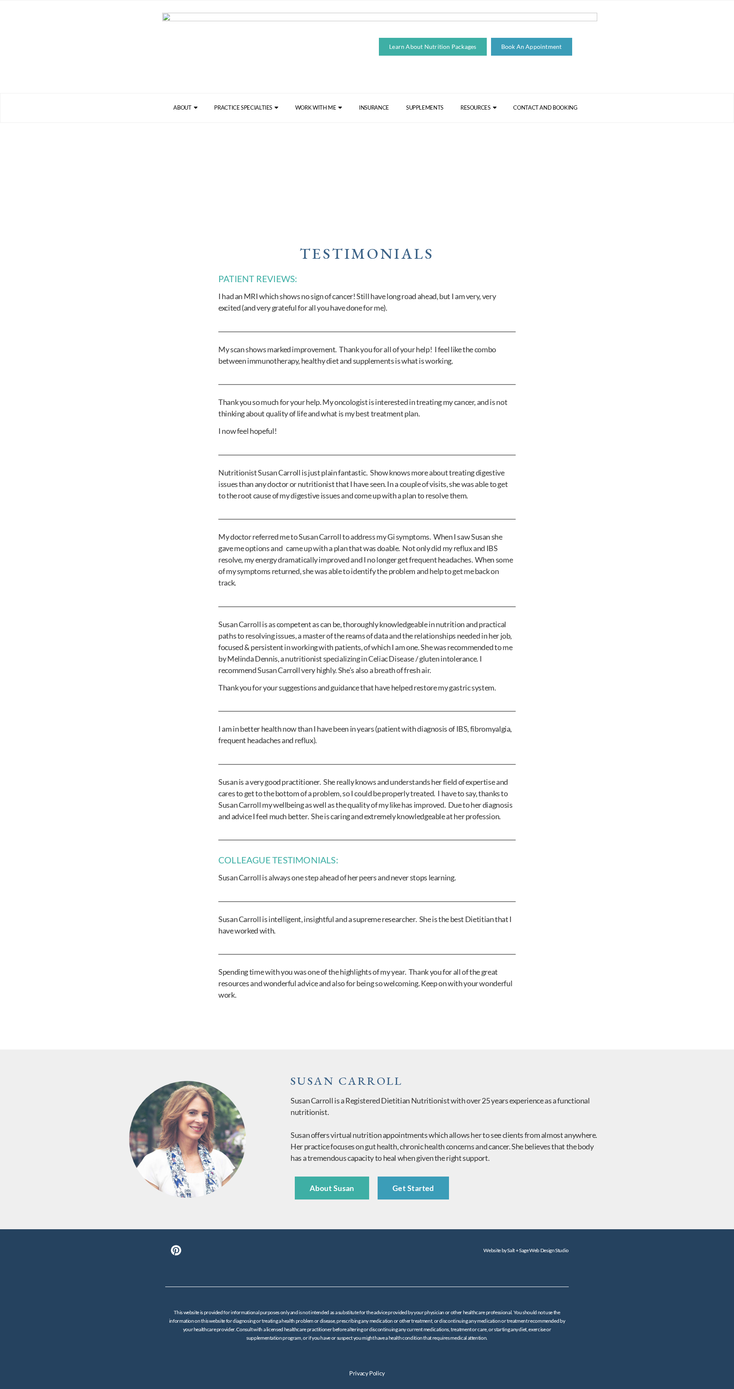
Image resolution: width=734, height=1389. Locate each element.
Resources (475, 107)
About (182, 107)
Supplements (424, 107)
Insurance (374, 107)
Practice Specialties (243, 107)
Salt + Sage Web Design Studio (538, 1250)
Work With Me (315, 107)
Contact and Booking (545, 107)
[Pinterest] (175, 1250)
